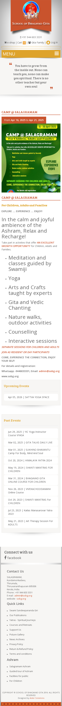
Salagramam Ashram (19, 666)
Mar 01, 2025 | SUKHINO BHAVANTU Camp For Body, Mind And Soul (29, 451)
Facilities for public (18, 676)
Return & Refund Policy (21, 649)
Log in (54, 42)
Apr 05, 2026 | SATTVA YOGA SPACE (28, 397)
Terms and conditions (20, 653)
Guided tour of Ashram (21, 671)
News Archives (17, 639)
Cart (21, 42)
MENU (9, 54)
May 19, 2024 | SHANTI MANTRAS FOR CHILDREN (30, 469)
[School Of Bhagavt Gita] (31, 17)
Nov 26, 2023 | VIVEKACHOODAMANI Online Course (29, 490)
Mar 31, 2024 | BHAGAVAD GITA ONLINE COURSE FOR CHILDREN (27, 480)
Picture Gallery (16, 634)
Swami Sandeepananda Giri (23, 610)
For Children (15, 680)
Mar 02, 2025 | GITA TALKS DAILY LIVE (30, 442)
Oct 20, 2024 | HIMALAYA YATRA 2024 (30, 460)
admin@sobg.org (49, 371)
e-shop (11, 42)
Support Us (15, 629)
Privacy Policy (16, 644)
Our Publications (18, 615)
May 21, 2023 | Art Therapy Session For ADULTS (30, 522)
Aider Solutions (37, 698)
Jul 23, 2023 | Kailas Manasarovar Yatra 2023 (30, 512)
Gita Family (37, 42)
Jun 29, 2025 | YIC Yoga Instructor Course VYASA (27, 433)
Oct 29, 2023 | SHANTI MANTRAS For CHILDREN (29, 501)
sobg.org (21, 598)
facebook (14, 558)
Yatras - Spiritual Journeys (22, 620)
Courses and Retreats (20, 624)
